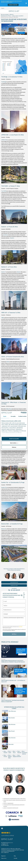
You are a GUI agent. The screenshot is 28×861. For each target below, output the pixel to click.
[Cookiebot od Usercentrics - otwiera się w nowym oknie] (21, 413)
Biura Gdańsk (19, 756)
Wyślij (14, 634)
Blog (15, 855)
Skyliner (18, 271)
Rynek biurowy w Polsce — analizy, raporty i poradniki (12, 15)
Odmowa (14, 447)
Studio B (5, 234)
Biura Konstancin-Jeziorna (25, 752)
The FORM (3, 191)
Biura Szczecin (5, 752)
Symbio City (4, 487)
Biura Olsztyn (5, 756)
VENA (7, 361)
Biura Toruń (14, 752)
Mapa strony (3, 858)
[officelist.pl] (7, 839)
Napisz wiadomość (14, 582)
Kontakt (15, 858)
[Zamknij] (26, 3)
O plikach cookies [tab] (22, 416)
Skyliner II (3, 271)
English (2, 8)
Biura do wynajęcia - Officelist (7, 14)
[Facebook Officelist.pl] (2, 828)
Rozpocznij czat (14, 585)
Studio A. (12, 238)
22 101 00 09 (15, 590)
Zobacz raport (13, 4)
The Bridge (3, 81)
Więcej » (13, 630)
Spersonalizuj (13, 442)
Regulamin (3, 855)
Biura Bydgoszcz (15, 756)
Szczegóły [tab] (13, 416)
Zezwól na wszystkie (14, 438)
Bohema (3, 528)
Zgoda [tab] (4, 416)
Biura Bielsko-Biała (10, 756)
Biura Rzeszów (19, 752)
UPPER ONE (4, 139)
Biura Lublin (9, 752)
